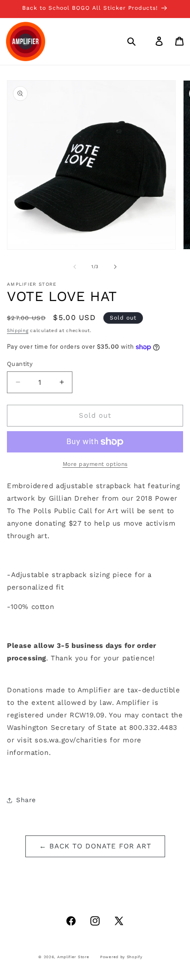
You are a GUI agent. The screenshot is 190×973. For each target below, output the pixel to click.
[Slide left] (75, 267)
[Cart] (179, 41)
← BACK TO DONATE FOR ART (95, 846)
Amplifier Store (73, 956)
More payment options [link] (95, 464)
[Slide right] (115, 267)
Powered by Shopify (121, 956)
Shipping (18, 330)
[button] (131, 41)
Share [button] (26, 800)
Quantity (20, 363)
